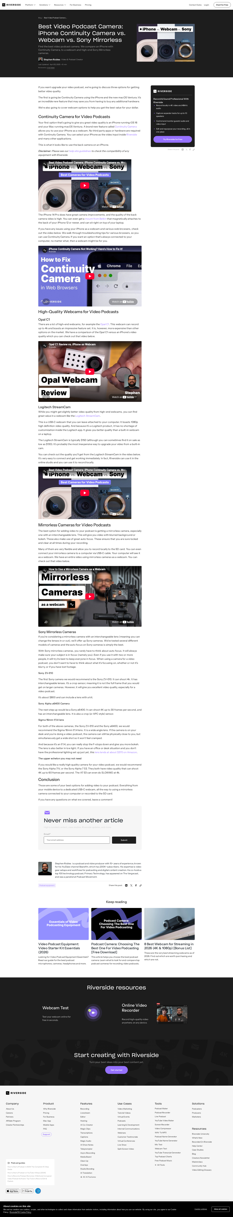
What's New (197, 1138)
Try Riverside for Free (172, 139)
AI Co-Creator (86, 1125)
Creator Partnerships (15, 1125)
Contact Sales (195, 5)
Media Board (85, 1157)
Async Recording (87, 1153)
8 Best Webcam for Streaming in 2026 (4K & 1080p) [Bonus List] (169, 946)
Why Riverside (49, 1109)
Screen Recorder (162, 1124)
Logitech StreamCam (87, 415)
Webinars (122, 1133)
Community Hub (199, 1166)
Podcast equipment (47, 885)
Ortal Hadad (51, 67)
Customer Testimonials (128, 1137)
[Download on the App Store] (12, 1191)
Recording (84, 1109)
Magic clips (85, 1129)
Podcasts (122, 1121)
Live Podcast (160, 1116)
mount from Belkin (96, 218)
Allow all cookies (220, 1209)
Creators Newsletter (201, 1158)
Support (46, 1134)
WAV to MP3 (161, 1132)
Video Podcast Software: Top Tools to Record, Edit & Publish (27, 1180)
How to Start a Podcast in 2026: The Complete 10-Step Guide (28, 1168)
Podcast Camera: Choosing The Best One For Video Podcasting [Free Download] (115, 948)
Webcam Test (161, 1148)
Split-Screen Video (126, 1149)
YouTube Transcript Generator (168, 1152)
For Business (75, 5)
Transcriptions (86, 1133)
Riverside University (200, 1134)
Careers (9, 1113)
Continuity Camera (126, 126)
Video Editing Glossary (202, 1170)
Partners (9, 1117)
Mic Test (158, 1144)
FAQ (45, 1129)
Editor (82, 1117)
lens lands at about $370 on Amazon (116, 752)
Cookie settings (201, 1209)
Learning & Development (128, 1125)
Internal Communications (129, 1129)
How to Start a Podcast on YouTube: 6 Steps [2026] (27, 1173)
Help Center (197, 1146)
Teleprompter (86, 1149)
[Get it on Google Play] (27, 1191)
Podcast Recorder (162, 1112)
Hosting (83, 1121)
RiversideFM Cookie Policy (20, 1212)
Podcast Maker (161, 1108)
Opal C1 (104, 324)
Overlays (84, 1165)
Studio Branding (87, 1169)
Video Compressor (163, 1128)
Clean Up (84, 1161)
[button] (30, 5)
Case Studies (197, 1150)
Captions (84, 1137)
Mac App (47, 1121)
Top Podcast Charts (163, 1156)
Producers (196, 1113)
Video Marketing (125, 1109)
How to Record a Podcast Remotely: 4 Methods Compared (29, 1176)
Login (206, 5)
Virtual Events (124, 1117)
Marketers (196, 1117)
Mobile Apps (48, 1125)
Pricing (88, 5)
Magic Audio (85, 1141)
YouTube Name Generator (166, 1140)
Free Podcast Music (163, 1160)
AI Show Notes (86, 1145)
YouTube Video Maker (164, 1120)
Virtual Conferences (126, 1141)
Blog (40, 18)
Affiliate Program (13, 1121)
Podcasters (197, 1109)
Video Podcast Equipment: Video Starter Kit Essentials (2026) (59, 948)
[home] (11, 4)
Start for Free (222, 5)
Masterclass (197, 1162)
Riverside (131, 134)
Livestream (85, 1113)
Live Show (122, 1145)
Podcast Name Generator (166, 1136)
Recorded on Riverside (202, 1142)
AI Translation (86, 1173)
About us (10, 1109)
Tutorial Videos (124, 1113)
